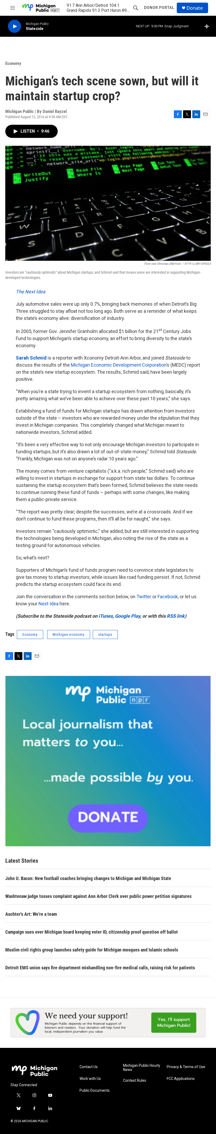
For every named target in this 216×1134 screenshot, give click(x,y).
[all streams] (208, 26)
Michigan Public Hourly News (141, 1068)
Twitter (143, 596)
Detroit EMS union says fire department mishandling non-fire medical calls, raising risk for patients (100, 967)
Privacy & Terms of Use (186, 1067)
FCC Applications (181, 1079)
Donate (194, 8)
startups (105, 634)
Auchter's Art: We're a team (31, 914)
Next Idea (48, 603)
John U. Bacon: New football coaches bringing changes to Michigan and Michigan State (88, 878)
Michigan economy (69, 634)
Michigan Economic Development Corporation (118, 365)
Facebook (168, 596)
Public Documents (95, 1091)
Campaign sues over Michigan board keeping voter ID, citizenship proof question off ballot (91, 932)
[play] (14, 26)
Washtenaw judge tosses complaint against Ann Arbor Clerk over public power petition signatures (98, 896)
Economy (13, 63)
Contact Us (89, 1067)
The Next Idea (30, 291)
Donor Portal (159, 8)
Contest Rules (134, 1081)
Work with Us (90, 1079)
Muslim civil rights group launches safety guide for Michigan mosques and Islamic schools (91, 950)
